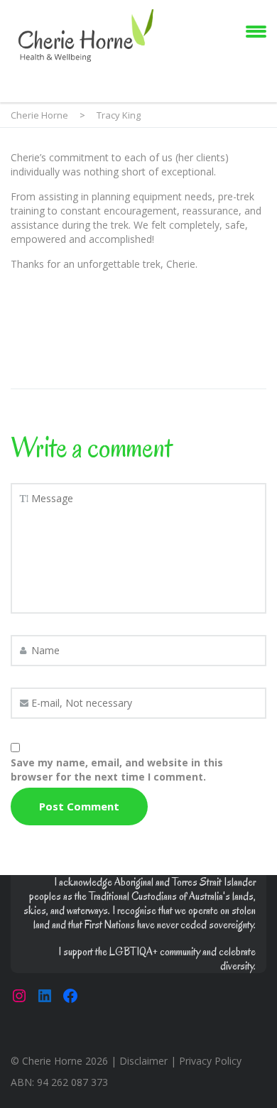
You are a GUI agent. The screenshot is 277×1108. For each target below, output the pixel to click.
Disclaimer (143, 1061)
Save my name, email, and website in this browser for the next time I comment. (117, 769)
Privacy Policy (210, 1061)
